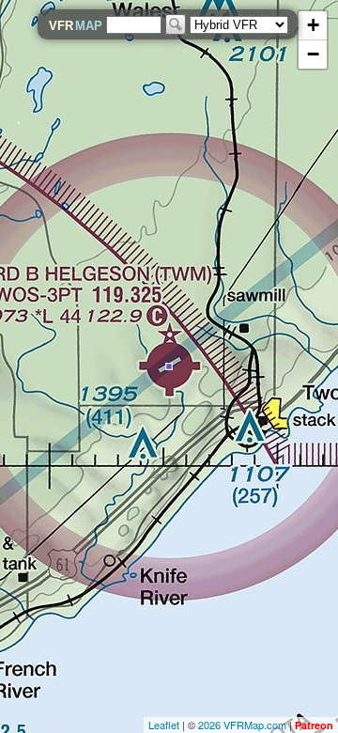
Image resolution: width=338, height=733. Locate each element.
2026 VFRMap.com (242, 724)
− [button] (313, 54)
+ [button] (313, 25)
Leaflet (163, 724)
